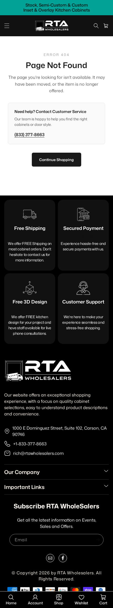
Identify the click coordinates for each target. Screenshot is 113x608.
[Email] (50, 559)
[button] (7, 26)
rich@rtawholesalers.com (38, 453)
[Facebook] (63, 559)
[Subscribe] (98, 540)
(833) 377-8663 (29, 134)
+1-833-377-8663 (30, 444)
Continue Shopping (56, 159)
